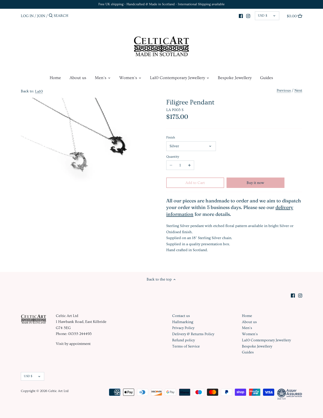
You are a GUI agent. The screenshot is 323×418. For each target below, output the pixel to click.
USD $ (262, 16)
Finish (170, 137)
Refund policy (183, 340)
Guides (248, 352)
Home (247, 316)
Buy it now (255, 183)
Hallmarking (182, 322)
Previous (284, 90)
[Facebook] (241, 15)
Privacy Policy (183, 328)
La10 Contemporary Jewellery (266, 340)
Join (41, 15)
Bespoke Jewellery (257, 346)
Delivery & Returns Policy (193, 334)
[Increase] (189, 165)
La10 (39, 91)
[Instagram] (248, 15)
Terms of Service (186, 346)
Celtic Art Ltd (58, 391)
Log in (27, 15)
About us (249, 322)
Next (298, 90)
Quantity (172, 157)
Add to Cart (195, 183)
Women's (250, 334)
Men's (247, 328)
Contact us (181, 316)
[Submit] (51, 15)
